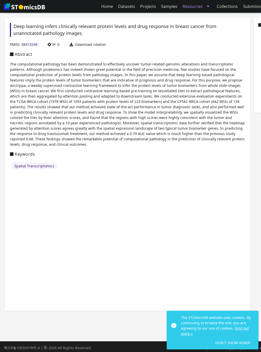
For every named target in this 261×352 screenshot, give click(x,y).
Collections (227, 6)
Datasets (126, 6)
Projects (148, 6)
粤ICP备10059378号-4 (22, 347)
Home (107, 6)
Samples (169, 6)
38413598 (29, 44)
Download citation (90, 44)
